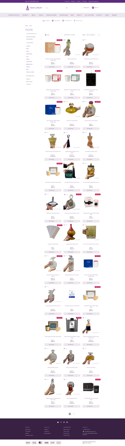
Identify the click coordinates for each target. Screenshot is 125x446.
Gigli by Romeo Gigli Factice (72, 244)
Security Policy (66, 435)
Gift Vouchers (89, 15)
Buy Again (84, 1)
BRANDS (114, 15)
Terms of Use (66, 431)
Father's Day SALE (13, 15)
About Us (73, 1)
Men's (33, 15)
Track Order (27, 431)
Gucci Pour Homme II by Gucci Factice (91, 244)
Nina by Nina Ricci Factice (53, 367)
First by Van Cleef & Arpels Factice (72, 213)
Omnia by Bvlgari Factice (72, 398)
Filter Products (31, 33)
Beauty (79, 15)
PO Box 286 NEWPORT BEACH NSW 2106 (90, 434)
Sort (83, 34)
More (107, 15)
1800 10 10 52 (36, 1)
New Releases (64, 15)
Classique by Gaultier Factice (91, 151)
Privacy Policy (66, 433)
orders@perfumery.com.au (90, 431)
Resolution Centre (29, 435)
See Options (51, 66)
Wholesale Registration (94, 1)
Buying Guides (47, 433)
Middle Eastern (51, 15)
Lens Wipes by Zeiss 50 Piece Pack (72, 305)
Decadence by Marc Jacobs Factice (72, 182)
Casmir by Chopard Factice (72, 120)
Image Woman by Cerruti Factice (72, 274)
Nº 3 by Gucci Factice (91, 367)
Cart (96, 7)
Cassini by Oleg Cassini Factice (91, 120)
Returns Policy (29, 81)
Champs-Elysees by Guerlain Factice (53, 151)
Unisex (41, 15)
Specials (99, 15)
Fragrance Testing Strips (53, 244)
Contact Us (67, 1)
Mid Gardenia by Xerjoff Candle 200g (53, 336)
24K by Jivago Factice (72, 59)
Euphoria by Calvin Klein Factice (53, 213)
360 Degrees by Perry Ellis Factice (91, 59)
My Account (86, 7)
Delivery (79, 1)
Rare (72, 15)
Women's (25, 15)
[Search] (66, 7)
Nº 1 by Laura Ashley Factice (72, 367)
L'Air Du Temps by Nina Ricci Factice (53, 305)
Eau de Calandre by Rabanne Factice (91, 182)
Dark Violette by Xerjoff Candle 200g (53, 182)
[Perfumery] (34, 7)
